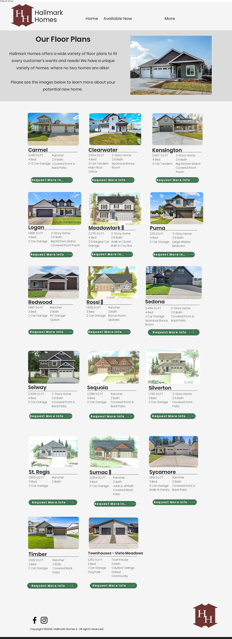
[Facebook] (34, 620)
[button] (53, 129)
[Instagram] (44, 620)
